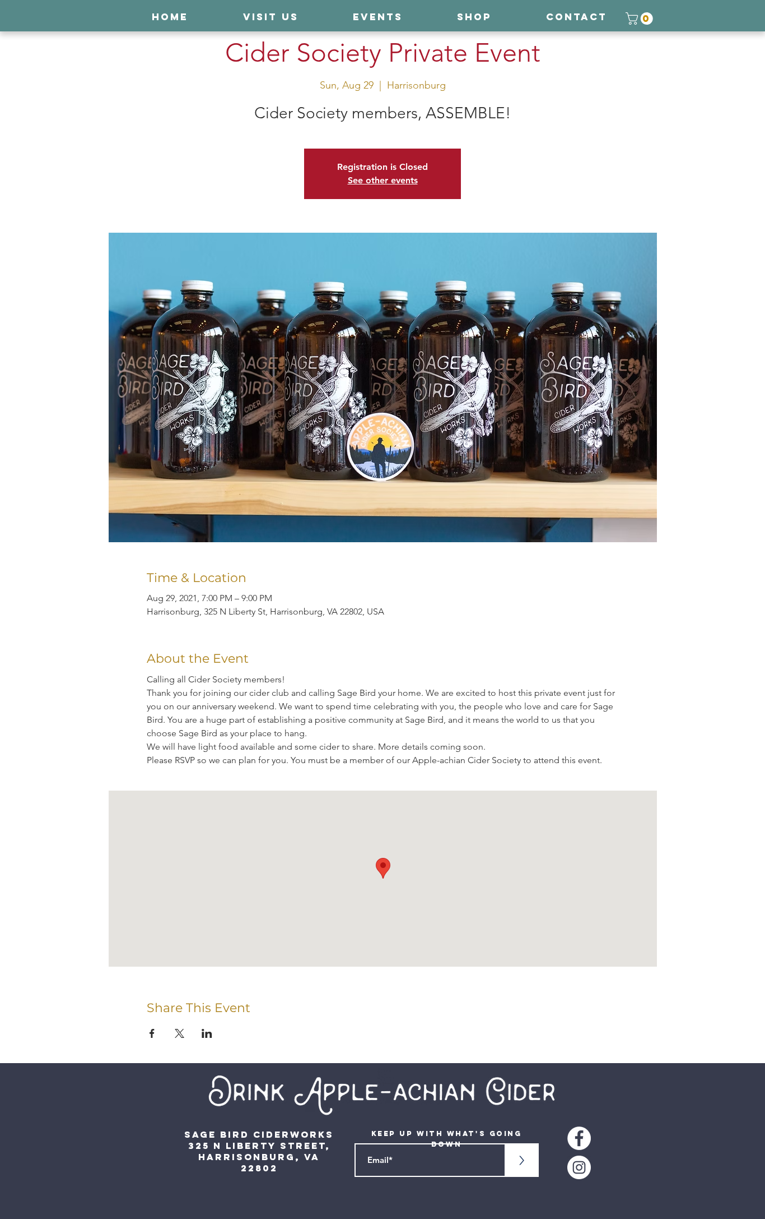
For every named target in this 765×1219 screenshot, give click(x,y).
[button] (641, 18)
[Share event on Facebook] (152, 1033)
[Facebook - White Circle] (579, 1138)
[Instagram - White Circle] (579, 1167)
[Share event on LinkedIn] (207, 1033)
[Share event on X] (179, 1033)
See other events (383, 180)
